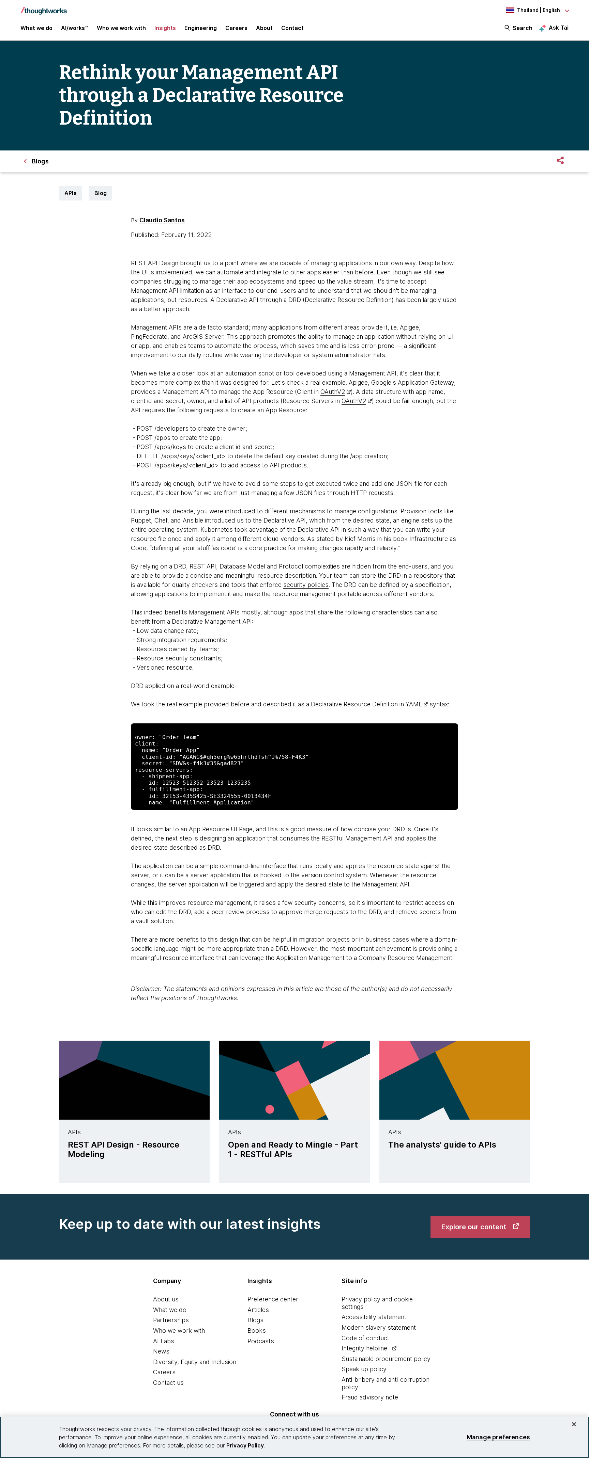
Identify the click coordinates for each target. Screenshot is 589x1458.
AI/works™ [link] (74, 28)
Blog (100, 193)
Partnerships (171, 1320)
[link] (480, 1227)
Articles (258, 1309)
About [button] (264, 28)
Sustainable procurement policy (386, 1358)
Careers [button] (236, 28)
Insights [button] (165, 28)
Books (256, 1330)
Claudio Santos (162, 220)
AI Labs (163, 1341)
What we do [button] (36, 28)
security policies (306, 584)
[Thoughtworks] (43, 7)
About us (166, 1299)
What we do (169, 1309)
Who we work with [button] (121, 28)
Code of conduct (365, 1338)
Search (522, 28)
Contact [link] (292, 28)
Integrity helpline (364, 1348)
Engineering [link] (200, 28)
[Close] (574, 1424)
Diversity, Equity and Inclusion (194, 1361)
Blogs (255, 1320)
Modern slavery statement (379, 1327)
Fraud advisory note (370, 1397)
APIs (70, 193)
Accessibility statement (374, 1316)
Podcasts (260, 1341)
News (161, 1351)
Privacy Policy (245, 1445)
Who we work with (179, 1330)
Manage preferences (498, 1437)
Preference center (272, 1299)
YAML (414, 704)
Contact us (168, 1382)
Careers (164, 1372)
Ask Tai (559, 27)
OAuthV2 (332, 391)
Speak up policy (364, 1369)
